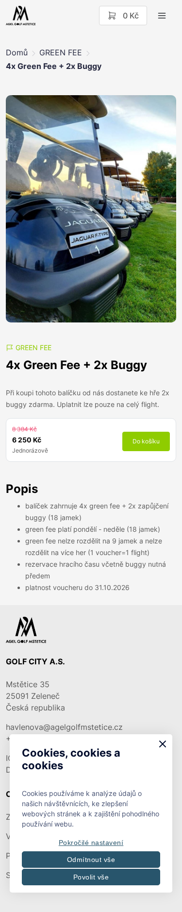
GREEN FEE (60, 52)
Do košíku (146, 441)
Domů (17, 52)
